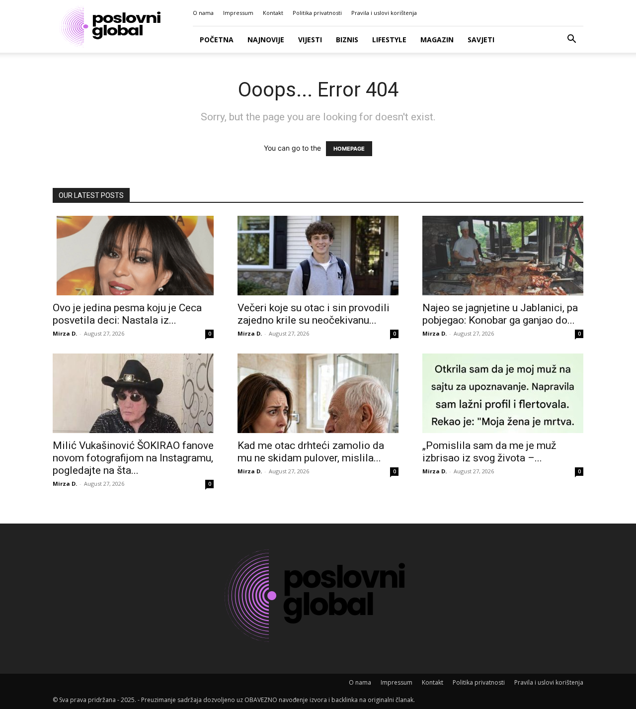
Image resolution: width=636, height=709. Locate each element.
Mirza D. (65, 333)
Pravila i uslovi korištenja (384, 12)
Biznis (347, 39)
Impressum (238, 12)
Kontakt (273, 12)
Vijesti (310, 39)
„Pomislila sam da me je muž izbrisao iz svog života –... (489, 452)
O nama (203, 12)
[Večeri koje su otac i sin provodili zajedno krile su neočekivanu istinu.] (318, 255)
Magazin (437, 39)
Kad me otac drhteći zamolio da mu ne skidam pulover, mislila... (311, 452)
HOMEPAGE (349, 148)
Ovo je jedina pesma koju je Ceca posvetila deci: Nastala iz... (127, 314)
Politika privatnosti (317, 12)
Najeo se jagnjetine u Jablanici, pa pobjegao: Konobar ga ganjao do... (500, 314)
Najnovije (265, 39)
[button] (571, 40)
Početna (217, 39)
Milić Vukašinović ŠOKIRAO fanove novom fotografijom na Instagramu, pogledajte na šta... (133, 458)
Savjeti (481, 39)
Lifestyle (389, 39)
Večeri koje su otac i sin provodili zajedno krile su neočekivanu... (314, 314)
